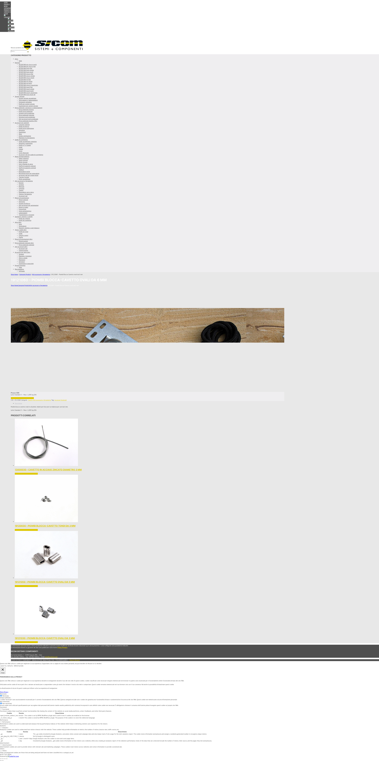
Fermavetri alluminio (25, 102)
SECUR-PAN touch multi (26, 91)
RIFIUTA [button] (10, 666)
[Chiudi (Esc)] (7, 758)
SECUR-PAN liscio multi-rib (27, 95)
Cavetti (21, 190)
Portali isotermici (20, 265)
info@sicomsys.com (51, 657)
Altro (16, 59)
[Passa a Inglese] (10, 21)
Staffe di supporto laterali (27, 166)
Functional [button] (3, 707)
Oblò (20, 134)
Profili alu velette (24, 218)
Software (22, 271)
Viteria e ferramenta (25, 194)
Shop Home (14, 274)
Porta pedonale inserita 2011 (28, 121)
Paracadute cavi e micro (26, 192)
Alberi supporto (24, 158)
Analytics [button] (3, 726)
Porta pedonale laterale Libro (24, 243)
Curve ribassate (24, 153)
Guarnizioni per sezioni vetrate (28, 106)
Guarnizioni (22, 132)
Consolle (21, 188)
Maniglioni (22, 260)
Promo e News (7, 5)
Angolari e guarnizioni (25, 143)
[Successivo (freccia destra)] (3, 760)
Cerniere (21, 185)
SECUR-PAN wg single (25, 81)
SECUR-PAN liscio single (26, 70)
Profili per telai (23, 232)
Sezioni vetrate (19, 96)
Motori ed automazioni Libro (23, 239)
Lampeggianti (23, 213)
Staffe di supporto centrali (27, 168)
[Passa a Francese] (11, 27)
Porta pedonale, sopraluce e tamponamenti (28, 108)
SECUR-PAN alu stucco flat (27, 66)
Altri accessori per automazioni (28, 205)
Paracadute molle (24, 172)
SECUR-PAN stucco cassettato (28, 85)
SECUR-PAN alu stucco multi (28, 65)
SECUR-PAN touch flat (26, 87)
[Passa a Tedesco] (11, 24)
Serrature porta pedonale (27, 117)
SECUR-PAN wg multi (25, 83)
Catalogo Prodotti (7, 9)
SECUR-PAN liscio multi (26, 72)
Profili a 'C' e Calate (25, 145)
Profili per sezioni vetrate (27, 104)
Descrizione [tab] (18, 403)
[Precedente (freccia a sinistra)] (1, 760)
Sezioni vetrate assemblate (27, 98)
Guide (20, 147)
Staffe (21, 237)
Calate (21, 149)
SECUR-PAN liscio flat (25, 68)
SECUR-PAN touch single (26, 89)
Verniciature (22, 226)
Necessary (5, 696)
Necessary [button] (3, 694)
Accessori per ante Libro (22, 252)
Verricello (22, 202)
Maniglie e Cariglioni (25, 256)
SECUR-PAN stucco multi (26, 78)
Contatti (7, 12)
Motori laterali (23, 200)
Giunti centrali (23, 160)
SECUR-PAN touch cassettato (28, 93)
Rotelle (21, 183)
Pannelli (17, 63)
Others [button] (2, 749)
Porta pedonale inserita (26, 110)
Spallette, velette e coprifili (23, 217)
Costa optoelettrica (25, 211)
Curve (20, 151)
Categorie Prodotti (25, 274)
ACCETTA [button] (3, 666)
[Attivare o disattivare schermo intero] (3, 758)
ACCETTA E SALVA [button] (5, 754)
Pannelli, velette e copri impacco (29, 228)
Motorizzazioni (23, 241)
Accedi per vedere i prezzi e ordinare (22, 398)
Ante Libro (18, 222)
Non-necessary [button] (4, 701)
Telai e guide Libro (20, 230)
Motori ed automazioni (22, 198)
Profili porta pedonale (26, 111)
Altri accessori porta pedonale (28, 119)
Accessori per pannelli (22, 123)
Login (6, 14)
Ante (20, 224)
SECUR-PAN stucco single (27, 76)
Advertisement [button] (4, 743)
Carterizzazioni (23, 250)
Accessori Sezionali (60, 400)
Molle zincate (23, 162)
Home (6, 2)
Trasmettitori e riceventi (26, 215)
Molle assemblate (24, 179)
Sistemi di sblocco (24, 203)
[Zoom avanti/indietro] (1, 758)
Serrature (22, 130)
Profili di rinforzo (24, 126)
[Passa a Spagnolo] (11, 31)
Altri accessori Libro (21, 247)
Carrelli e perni (23, 235)
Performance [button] (4, 720)
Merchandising (19, 269)
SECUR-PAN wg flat (25, 80)
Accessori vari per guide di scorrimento (31, 155)
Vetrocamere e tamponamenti (28, 100)
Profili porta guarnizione (26, 128)
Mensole (21, 187)
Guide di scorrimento (21, 140)
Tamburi (21, 170)
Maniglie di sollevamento (27, 138)
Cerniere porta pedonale (26, 113)
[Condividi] (5, 758)
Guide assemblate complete (28, 141)
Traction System (24, 177)
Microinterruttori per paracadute (29, 173)
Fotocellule (22, 209)
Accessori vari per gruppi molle (28, 175)
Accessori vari (23, 196)
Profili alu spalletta (25, 220)
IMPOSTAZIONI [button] (18, 666)
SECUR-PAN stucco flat (26, 74)
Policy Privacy (75, 660)
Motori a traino (23, 207)
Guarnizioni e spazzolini (26, 264)
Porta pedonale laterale (26, 115)
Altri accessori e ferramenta (24, 181)
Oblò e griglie (23, 258)
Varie (20, 61)
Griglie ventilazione (25, 136)
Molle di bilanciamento (22, 157)
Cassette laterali (24, 125)
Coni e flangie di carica (26, 164)
